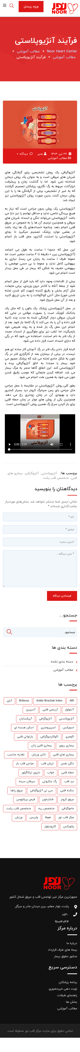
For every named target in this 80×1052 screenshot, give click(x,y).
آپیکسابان (25, 719)
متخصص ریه (46, 809)
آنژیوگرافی (32, 473)
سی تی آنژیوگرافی (41, 791)
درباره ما (71, 943)
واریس (34, 817)
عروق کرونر (67, 799)
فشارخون (47, 799)
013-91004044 (65, 916)
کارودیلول (50, 826)
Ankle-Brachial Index (49, 701)
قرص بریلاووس (25, 799)
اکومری (69, 737)
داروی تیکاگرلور (31, 773)
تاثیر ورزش (39, 755)
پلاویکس (68, 826)
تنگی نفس (67, 764)
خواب (50, 773)
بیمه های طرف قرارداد (62, 950)
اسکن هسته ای (24, 728)
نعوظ (48, 817)
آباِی (9, 701)
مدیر (40, 154)
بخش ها (71, 1002)
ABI (72, 701)
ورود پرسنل (31, 6)
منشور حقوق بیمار (65, 956)
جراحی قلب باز (25, 764)
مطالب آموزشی (57, 158)
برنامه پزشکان (68, 982)
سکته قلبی (67, 791)
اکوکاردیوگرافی (49, 737)
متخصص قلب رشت (56, 478)
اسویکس (68, 728)
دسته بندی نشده (62, 662)
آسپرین (30, 710)
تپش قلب (47, 764)
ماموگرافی (68, 809)
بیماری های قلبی (63, 755)
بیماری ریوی (66, 746)
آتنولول (69, 710)
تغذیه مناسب (15, 755)
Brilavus (24, 701)
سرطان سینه (27, 781)
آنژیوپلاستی (49, 473)
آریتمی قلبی (50, 710)
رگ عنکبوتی (49, 781)
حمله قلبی (67, 773)
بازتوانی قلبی (25, 737)
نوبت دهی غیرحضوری (63, 989)
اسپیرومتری (48, 728)
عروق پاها (16, 791)
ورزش (18, 817)
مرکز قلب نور (66, 817)
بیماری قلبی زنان (41, 746)
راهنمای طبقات (67, 995)
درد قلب (69, 781)
